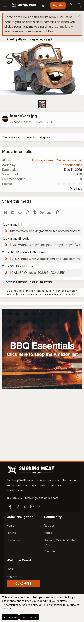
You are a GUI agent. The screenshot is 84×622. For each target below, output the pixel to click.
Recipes (49, 525)
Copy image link (12, 224)
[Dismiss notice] (78, 17)
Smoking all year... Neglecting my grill (56, 160)
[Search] (79, 5)
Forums (11, 532)
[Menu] (5, 5)
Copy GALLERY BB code (17, 266)
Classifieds (51, 551)
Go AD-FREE (23, 583)
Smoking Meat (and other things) (60, 542)
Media (48, 532)
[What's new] (71, 5)
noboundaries (23, 122)
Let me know (64, 26)
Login (10, 568)
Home (10, 525)
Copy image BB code (15, 238)
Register (12, 576)
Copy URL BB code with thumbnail (24, 252)
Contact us (13, 540)
